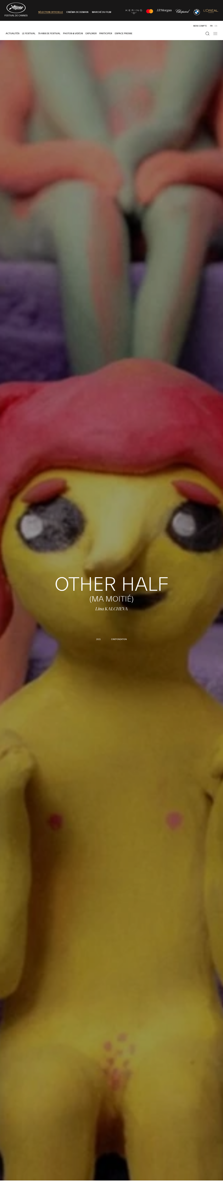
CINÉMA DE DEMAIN (77, 12)
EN (216, 26)
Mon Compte (200, 26)
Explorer (91, 33)
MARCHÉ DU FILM (101, 12)
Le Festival (28, 33)
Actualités (12, 33)
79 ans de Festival (49, 33)
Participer (105, 33)
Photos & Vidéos (73, 33)
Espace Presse (123, 33)
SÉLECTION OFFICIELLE (50, 12)
